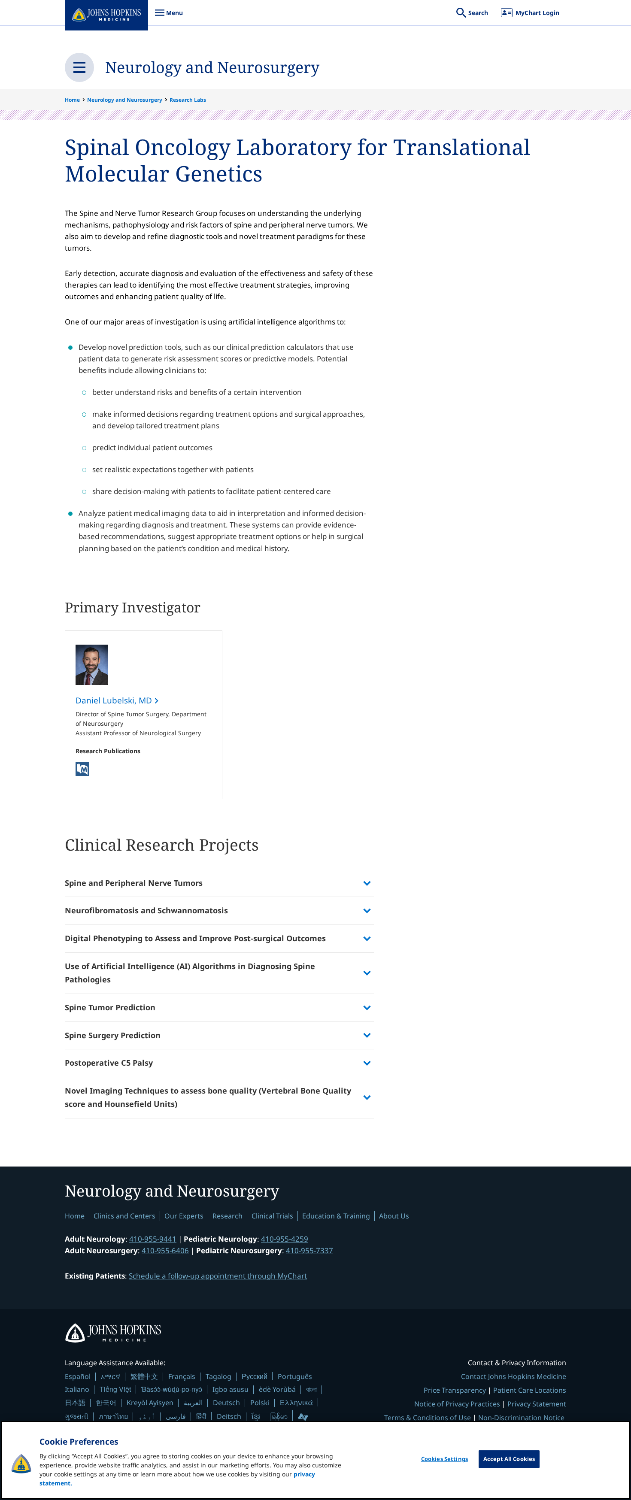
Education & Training (336, 1216)
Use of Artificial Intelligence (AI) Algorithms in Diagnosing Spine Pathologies (190, 973)
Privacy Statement (536, 1404)
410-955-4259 (284, 1239)
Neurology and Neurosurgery (212, 67)
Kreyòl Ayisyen (150, 1402)
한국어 (106, 1402)
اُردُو (146, 1416)
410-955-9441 (152, 1239)
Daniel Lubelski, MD (115, 700)
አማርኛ (110, 1376)
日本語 (75, 1402)
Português (295, 1376)
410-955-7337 (309, 1250)
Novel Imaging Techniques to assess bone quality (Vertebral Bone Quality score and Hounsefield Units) (208, 1097)
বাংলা (311, 1389)
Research (227, 1216)
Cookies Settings (444, 1459)
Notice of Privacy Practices (457, 1404)
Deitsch (229, 1416)
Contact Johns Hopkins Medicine (513, 1376)
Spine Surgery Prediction (113, 1035)
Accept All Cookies (509, 1459)
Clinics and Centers (124, 1216)
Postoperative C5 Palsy (109, 1063)
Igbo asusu (230, 1389)
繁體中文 (144, 1376)
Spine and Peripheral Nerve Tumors (135, 883)
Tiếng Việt (115, 1389)
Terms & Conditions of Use (427, 1417)
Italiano (77, 1389)
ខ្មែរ (256, 1416)
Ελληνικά (296, 1402)
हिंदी (201, 1416)
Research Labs (188, 99)
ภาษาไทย (113, 1416)
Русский (254, 1376)
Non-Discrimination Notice (521, 1417)
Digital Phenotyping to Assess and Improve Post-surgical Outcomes (195, 938)
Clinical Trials (272, 1216)
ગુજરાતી (76, 1416)
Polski (260, 1402)
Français (181, 1376)
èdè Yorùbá (277, 1389)
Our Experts (183, 1216)
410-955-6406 (165, 1250)
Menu (169, 17)
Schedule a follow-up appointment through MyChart (218, 1276)
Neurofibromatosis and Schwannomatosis (146, 910)
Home (72, 99)
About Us (394, 1216)
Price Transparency (455, 1390)
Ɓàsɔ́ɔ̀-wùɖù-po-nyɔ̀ (171, 1389)
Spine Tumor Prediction (110, 1007)
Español (78, 1376)
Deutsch (226, 1402)
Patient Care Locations (529, 1390)
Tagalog (218, 1376)
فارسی (176, 1416)
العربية (193, 1402)
